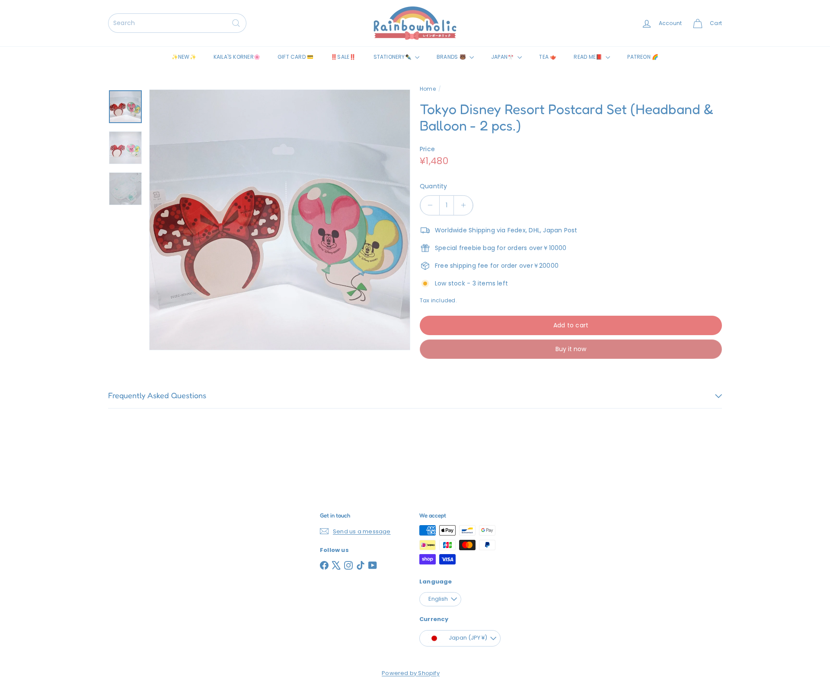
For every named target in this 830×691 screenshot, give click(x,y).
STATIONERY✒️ (393, 56)
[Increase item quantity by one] (463, 205)
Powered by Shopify (411, 673)
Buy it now (570, 349)
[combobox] (177, 23)
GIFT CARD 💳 (295, 56)
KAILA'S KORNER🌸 (237, 56)
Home (428, 88)
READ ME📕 (588, 56)
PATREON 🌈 (642, 56)
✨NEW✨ (184, 56)
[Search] (236, 23)
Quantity (433, 186)
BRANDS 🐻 (452, 56)
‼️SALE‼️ (343, 56)
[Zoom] (280, 220)
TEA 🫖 (547, 56)
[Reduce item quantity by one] (430, 205)
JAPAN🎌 (503, 56)
